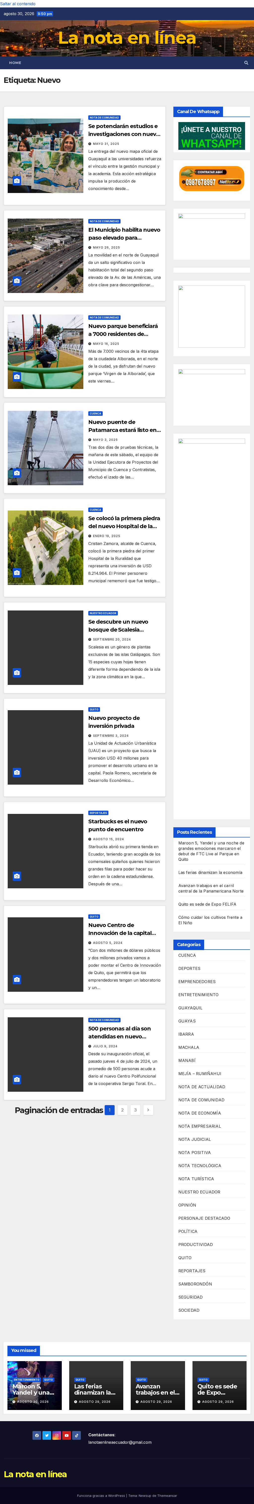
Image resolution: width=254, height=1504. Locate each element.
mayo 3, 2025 (105, 440)
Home (15, 63)
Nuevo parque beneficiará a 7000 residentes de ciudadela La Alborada (123, 334)
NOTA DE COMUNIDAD (104, 117)
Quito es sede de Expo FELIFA (207, 904)
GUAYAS (187, 1021)
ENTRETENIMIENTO (198, 994)
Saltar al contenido (17, 3)
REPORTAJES (98, 812)
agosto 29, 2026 (95, 1402)
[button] (246, 62)
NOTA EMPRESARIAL (199, 1126)
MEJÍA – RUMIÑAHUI (199, 1073)
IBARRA (186, 1034)
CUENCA (95, 413)
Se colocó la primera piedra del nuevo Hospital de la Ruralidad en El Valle (124, 526)
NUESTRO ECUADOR (103, 613)
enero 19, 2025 (106, 536)
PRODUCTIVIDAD (195, 1244)
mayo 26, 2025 (106, 247)
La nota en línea (127, 37)
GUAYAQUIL (190, 1007)
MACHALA (188, 1047)
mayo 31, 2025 (106, 144)
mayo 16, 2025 (106, 344)
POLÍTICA (188, 1231)
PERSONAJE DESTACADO (204, 1218)
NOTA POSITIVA (194, 1152)
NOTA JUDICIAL (194, 1139)
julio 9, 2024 (105, 1046)
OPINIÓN (187, 1205)
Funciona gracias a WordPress (101, 1496)
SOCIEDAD (189, 1310)
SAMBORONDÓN (195, 1283)
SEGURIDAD (190, 1297)
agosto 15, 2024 (108, 839)
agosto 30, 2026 (33, 1402)
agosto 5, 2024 (108, 943)
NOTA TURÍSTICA (196, 1178)
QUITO (94, 709)
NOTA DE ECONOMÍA (199, 1113)
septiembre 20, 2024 (112, 639)
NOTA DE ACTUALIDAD (201, 1086)
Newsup (145, 1496)
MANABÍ (186, 1060)
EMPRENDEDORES (197, 981)
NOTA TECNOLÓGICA (199, 1165)
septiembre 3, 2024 (111, 735)
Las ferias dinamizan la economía (210, 872)
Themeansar (167, 1496)
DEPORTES (189, 968)
